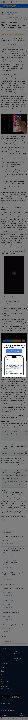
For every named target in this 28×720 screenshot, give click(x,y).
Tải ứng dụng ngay (14, 351)
